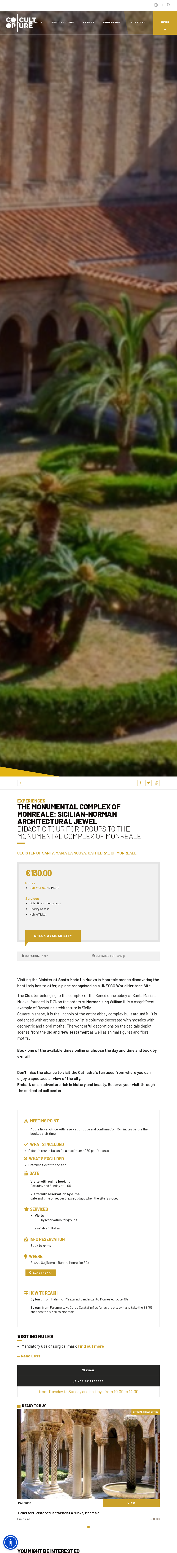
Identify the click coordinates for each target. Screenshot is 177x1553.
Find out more (91, 1346)
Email (90, 1370)
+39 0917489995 (90, 1381)
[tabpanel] (88, 1467)
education (111, 22)
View (131, 1502)
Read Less (30, 1355)
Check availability (53, 936)
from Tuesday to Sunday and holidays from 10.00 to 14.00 (88, 1391)
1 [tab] (88, 1527)
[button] (10, 1542)
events (89, 22)
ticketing (137, 22)
